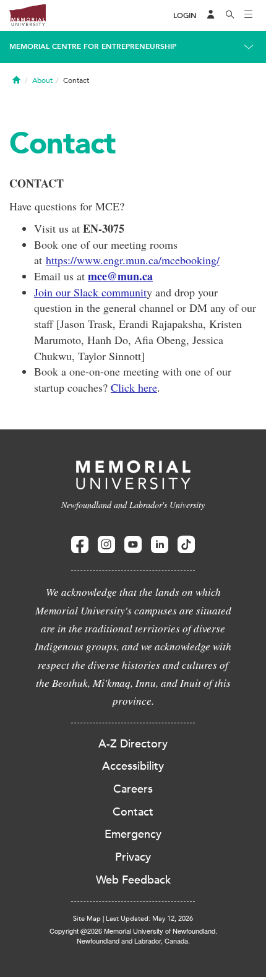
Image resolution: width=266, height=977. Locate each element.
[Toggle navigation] (249, 15)
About (42, 80)
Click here (134, 387)
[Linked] (159, 545)
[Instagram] (106, 545)
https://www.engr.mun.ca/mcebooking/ (133, 259)
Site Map (87, 919)
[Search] (230, 15)
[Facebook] (79, 545)
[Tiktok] (186, 545)
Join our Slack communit (90, 292)
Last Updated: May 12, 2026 (149, 919)
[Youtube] (133, 545)
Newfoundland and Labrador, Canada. (133, 940)
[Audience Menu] (211, 15)
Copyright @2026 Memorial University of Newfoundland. (133, 931)
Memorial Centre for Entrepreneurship (92, 46)
